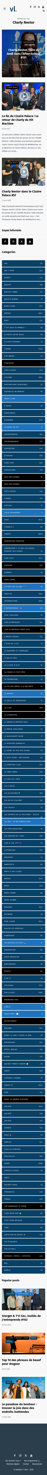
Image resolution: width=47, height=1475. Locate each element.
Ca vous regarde (23, 342)
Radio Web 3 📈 (23, 1014)
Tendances (23, 1192)
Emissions (17, 42)
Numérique (23, 935)
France (23, 534)
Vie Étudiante (23, 1242)
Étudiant (23, 456)
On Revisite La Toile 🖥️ (23, 943)
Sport (23, 1163)
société (23, 1114)
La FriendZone (23, 679)
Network (23, 914)
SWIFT (23, 1178)
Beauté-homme (23, 299)
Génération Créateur (23, 541)
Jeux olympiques (23, 622)
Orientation (23, 950)
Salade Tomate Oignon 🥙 (23, 1064)
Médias (23, 879)
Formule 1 (23, 527)
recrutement (23, 1021)
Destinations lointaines (23, 384)
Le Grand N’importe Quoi (23, 722)
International (23, 601)
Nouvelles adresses (23, 928)
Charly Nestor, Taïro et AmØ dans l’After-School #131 (23, 53)
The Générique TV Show (23, 1206)
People (23, 971)
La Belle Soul (23, 658)
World (23, 1270)
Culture (23, 377)
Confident (23, 363)
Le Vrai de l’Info (23, 779)
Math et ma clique (23, 871)
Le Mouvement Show (23, 736)
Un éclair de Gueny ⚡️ (23, 1235)
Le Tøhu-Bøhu (23, 772)
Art (23, 263)
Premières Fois (23, 1000)
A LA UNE (10, 1338)
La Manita (23, 693)
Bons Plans (23, 306)
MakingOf (23, 857)
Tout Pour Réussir (23, 1220)
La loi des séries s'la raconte (23, 686)
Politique (23, 985)
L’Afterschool (28, 42)
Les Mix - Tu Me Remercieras (23, 822)
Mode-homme (23, 900)
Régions (23, 1028)
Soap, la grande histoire (23, 1099)
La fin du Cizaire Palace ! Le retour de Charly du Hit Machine (20, 119)
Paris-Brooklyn (23, 957)
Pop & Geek (23, 992)
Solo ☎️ (23, 1135)
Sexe (23, 1092)
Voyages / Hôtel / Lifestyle (23, 1256)
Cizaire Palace (12, 87)
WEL (23, 1263)
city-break (23, 356)
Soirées (23, 1128)
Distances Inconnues (23, 391)
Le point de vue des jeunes (23, 750)
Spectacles (23, 1156)
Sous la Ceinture (23, 1149)
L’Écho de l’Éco (23, 644)
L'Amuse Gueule (23, 637)
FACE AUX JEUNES (23, 477)
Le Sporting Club (23, 765)
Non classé (23, 921)
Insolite (23, 594)
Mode (23, 886)
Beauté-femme (23, 292)
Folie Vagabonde (23, 513)
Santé (23, 1071)
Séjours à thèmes (23, 1078)
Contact (26, 1464)
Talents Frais (23, 1185)
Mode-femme (23, 893)
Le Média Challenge (23, 729)
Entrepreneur (23, 434)
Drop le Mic (23, 399)
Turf (23, 1227)
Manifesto (23, 864)
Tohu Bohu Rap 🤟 (23, 1213)
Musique (23, 907)
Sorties (23, 1142)
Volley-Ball (23, 1249)
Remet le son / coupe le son (23, 1035)
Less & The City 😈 (23, 843)
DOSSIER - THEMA (22, 1338)
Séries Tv (23, 1085)
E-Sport (23, 406)
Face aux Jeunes (23, 484)
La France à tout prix (23, 672)
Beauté (23, 285)
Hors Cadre (23, 580)
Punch (23, 1007)
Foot (23, 520)
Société (23, 1106)
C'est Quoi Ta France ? (23, 327)
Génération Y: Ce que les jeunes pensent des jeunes (23, 549)
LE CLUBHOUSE (23, 715)
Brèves (23, 313)
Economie (23, 420)
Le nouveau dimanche (23, 743)
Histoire (23, 565)
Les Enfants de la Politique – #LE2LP (23, 816)
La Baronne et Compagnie (23, 651)
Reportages (23, 1042)
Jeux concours (23, 615)
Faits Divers (23, 491)
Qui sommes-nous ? (13, 1461)
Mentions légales (13, 1464)
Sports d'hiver (23, 1170)
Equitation (23, 448)
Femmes (23, 498)
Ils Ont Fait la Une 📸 (23, 587)
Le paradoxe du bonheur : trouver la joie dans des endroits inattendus (19, 1407)
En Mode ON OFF (23, 427)
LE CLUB (23, 708)
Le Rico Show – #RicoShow (23, 757)
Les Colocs (23, 807)
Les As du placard (23, 800)
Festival (23, 505)
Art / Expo (23, 271)
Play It (23, 978)
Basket (23, 278)
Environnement (23, 441)
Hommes (23, 572)
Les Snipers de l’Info (23, 836)
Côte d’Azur (23, 370)
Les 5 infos (23, 786)
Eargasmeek (23, 413)
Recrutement (37, 1464)
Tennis (23, 1199)
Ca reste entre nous (23, 335)
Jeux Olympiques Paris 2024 (23, 629)
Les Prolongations (23, 829)
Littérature (23, 850)
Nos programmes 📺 (32, 1461)
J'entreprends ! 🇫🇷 (23, 608)
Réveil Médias (23, 1049)
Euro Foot (23, 463)
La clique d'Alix (23, 665)
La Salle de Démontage (23, 700)
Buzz (23, 320)
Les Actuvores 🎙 (23, 793)
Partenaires (23, 964)
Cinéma (23, 349)
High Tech (23, 558)
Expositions (23, 470)
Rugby (23, 1057)
